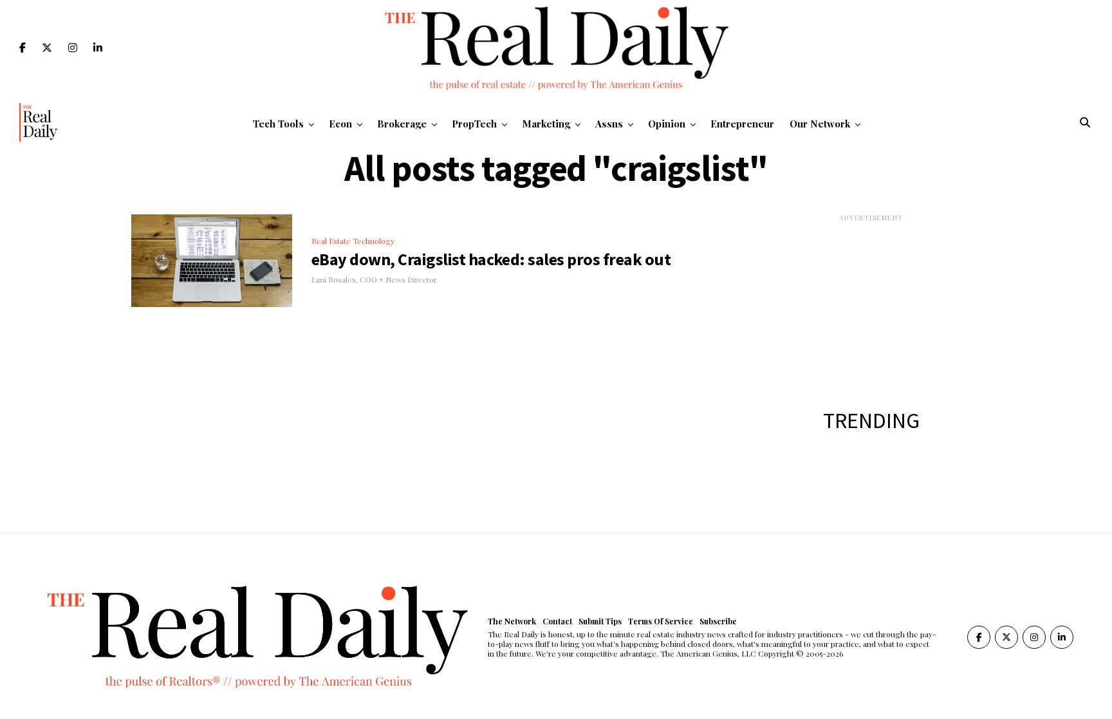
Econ (340, 123)
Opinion (666, 123)
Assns (609, 123)
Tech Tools (278, 123)
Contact (557, 621)
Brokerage (402, 123)
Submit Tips (600, 621)
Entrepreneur (742, 123)
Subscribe (718, 621)
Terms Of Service (660, 621)
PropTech (474, 123)
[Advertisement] (871, 303)
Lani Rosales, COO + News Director (374, 279)
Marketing (546, 123)
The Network (512, 621)
